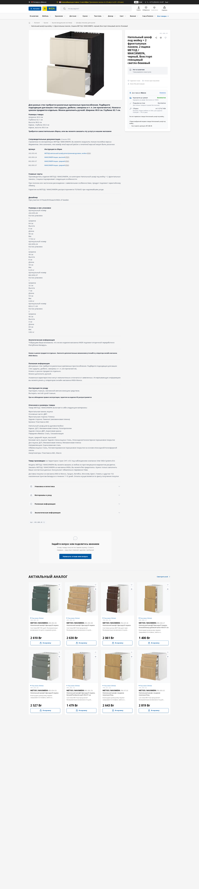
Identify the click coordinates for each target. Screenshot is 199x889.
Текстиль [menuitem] (97, 16)
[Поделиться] (156, 38)
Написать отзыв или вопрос (75, 556)
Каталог (37, 23)
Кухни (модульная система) (62, 23)
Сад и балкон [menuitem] (147, 16)
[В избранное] (165, 38)
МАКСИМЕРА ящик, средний (54, 161)
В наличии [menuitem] (34, 16)
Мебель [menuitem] (45, 16)
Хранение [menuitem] (59, 16)
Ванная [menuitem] (133, 16)
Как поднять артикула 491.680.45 (142, 126)
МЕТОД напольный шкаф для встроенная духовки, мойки (65, 153)
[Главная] (29, 22)
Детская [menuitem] (72, 16)
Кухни (46, 23)
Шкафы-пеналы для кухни (85, 23)
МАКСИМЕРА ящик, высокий (54, 157)
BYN (136, 2)
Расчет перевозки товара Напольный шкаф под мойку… (147, 116)
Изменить (163, 93)
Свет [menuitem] (122, 16)
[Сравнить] (161, 38)
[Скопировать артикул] (44, 522)
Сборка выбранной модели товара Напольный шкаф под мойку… (147, 122)
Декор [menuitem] (110, 16)
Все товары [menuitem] (162, 16)
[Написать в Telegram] (145, 2)
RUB (140, 2)
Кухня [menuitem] (85, 16)
